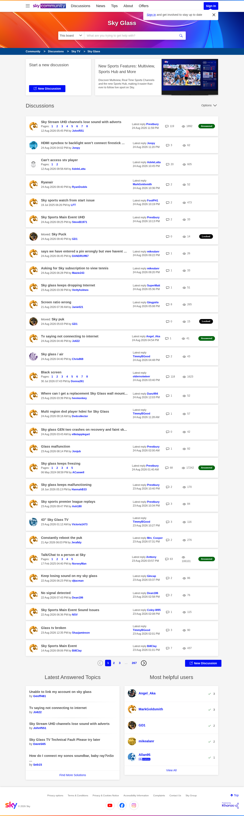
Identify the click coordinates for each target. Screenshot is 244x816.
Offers (144, 6)
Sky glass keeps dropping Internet (68, 285)
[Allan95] (140, 760)
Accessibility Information (136, 795)
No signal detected (56, 593)
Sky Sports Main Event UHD (63, 217)
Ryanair (47, 182)
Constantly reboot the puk (61, 538)
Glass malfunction (55, 446)
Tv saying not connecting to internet (69, 336)
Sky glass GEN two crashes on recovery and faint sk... (84, 429)
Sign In (211, 6)
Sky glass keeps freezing (60, 463)
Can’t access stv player (59, 160)
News (100, 6)
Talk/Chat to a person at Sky (63, 555)
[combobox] (130, 35)
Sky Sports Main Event (59, 646)
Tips (114, 6)
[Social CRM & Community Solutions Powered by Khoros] (230, 805)
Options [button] (206, 105)
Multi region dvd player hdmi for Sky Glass (75, 411)
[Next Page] (143, 663)
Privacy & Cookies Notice (106, 795)
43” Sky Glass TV (54, 519)
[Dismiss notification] (214, 15)
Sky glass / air (52, 354)
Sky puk (58, 319)
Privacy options (55, 795)
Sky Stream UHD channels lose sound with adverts (81, 122)
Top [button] (236, 795)
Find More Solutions (72, 775)
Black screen (51, 372)
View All (171, 770)
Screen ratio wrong (56, 302)
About (128, 6)
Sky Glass (122, 23)
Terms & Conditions (78, 795)
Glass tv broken (53, 628)
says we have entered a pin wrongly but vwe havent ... (84, 251)
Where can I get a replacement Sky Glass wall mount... (84, 393)
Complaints (159, 795)
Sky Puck (59, 234)
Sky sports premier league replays (68, 501)
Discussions (80, 6)
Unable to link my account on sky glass (60, 692)
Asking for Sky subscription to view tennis (74, 268)
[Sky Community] (49, 5)
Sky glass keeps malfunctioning (66, 485)
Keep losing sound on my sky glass (69, 576)
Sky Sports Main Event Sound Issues (70, 610)
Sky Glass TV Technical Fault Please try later (64, 739)
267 (134, 663)
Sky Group (191, 795)
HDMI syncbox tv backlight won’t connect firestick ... (83, 143)
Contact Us (175, 795)
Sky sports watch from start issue (68, 200)
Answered (206, 126)
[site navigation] (28, 6)
